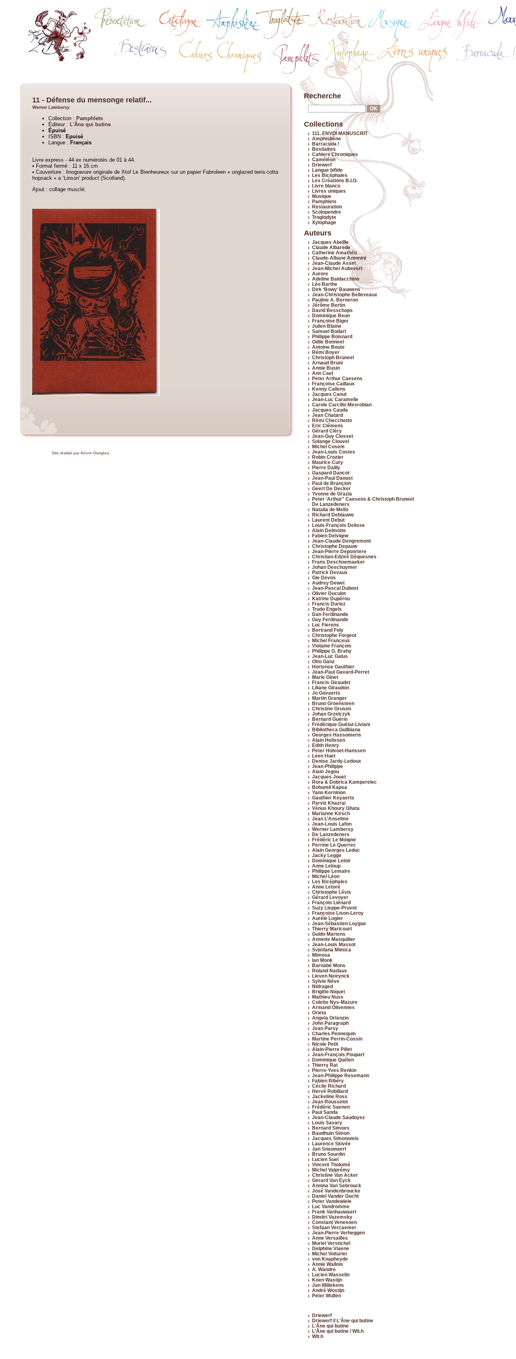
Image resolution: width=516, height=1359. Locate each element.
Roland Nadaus (329, 970)
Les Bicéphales (329, 175)
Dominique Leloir (331, 860)
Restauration (327, 206)
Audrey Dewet (328, 582)
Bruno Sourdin (328, 1154)
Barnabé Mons (328, 965)
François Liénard (331, 902)
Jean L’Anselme (330, 818)
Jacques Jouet (329, 776)
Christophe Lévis (331, 892)
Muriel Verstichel (331, 1243)
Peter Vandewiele (332, 1201)
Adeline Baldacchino (335, 278)
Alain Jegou (325, 771)
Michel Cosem (328, 446)
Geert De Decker (331, 488)
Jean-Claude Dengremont (341, 540)
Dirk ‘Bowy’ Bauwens (336, 289)
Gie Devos (324, 577)
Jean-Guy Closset (332, 436)
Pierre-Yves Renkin (334, 1070)
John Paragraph (330, 1023)
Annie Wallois (327, 1264)
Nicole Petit (325, 1044)
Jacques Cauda (330, 409)
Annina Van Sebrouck (336, 1185)
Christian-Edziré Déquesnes (344, 556)
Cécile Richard (329, 1085)
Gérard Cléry (327, 430)
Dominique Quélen (333, 1059)
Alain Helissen (328, 740)
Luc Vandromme (331, 1206)
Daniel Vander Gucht (335, 1196)
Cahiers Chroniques (335, 154)
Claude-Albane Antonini (339, 257)
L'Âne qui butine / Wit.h (338, 1331)
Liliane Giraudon (330, 687)
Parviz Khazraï (328, 802)
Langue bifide (327, 170)
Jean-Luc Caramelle (335, 399)
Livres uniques (329, 191)
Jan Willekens (328, 1285)
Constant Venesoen (334, 1222)
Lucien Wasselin (331, 1274)
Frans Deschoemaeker (338, 561)
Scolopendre (326, 211)
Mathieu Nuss (327, 996)
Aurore (320, 273)
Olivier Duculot (329, 593)
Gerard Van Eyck (331, 1180)
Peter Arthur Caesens (337, 378)
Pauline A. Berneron (335, 299)
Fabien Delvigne (330, 535)
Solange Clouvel (330, 441)
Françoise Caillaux (333, 383)
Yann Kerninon (328, 792)
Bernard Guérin (329, 719)
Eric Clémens (327, 425)
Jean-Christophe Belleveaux (344, 294)
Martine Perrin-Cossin (337, 1038)
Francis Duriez (328, 603)
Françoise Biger (330, 320)
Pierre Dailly (326, 467)
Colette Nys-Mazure (335, 1002)
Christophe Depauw (334, 546)
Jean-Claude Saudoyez (338, 1117)
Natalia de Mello (330, 509)
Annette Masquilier (333, 939)
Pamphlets (89, 118)
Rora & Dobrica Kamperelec (344, 782)
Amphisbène (326, 138)
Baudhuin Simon (331, 1133)
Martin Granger (329, 698)
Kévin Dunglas (95, 453)
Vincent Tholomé (331, 1164)
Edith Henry (325, 745)
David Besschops (332, 310)
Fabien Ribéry (328, 1080)
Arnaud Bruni (327, 362)
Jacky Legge (326, 855)
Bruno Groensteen (333, 703)
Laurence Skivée (331, 1143)
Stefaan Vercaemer (334, 1227)
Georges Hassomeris (336, 734)
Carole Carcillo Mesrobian (342, 404)
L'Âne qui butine (90, 124)
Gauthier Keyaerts (333, 797)
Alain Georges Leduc (336, 850)
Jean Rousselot (330, 1101)
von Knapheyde (330, 1258)
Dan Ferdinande (330, 614)
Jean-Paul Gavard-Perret (340, 671)
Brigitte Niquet (328, 991)
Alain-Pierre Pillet (332, 1049)
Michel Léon (325, 876)
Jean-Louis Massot (334, 944)
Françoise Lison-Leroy (338, 913)
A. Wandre (324, 1269)
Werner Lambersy (50, 107)
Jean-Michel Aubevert (337, 268)
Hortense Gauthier (333, 666)
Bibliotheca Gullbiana (336, 729)
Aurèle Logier (327, 918)
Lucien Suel (325, 1159)
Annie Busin (326, 367)
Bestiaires (324, 149)
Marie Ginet (325, 677)
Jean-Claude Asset (334, 263)
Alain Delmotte (329, 530)
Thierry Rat (325, 1065)
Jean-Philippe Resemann (340, 1075)
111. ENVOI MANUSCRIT (340, 133)
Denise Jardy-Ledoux (336, 761)
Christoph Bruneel (333, 357)
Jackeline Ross (329, 1096)
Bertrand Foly (327, 630)
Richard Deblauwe (333, 514)
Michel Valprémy (331, 1169)
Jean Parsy (325, 1028)
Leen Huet (323, 755)
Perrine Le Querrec (334, 844)
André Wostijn (328, 1290)
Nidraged (322, 986)
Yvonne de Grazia (332, 493)
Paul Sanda (325, 1112)
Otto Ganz (323, 661)
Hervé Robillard (330, 1091)
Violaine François (332, 645)
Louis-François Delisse (338, 525)
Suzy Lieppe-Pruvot (334, 907)
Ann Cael (322, 373)
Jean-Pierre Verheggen (338, 1232)
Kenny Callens (328, 388)
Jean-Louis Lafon (332, 823)
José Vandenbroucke (336, 1190)
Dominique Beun (331, 315)
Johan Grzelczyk (331, 713)
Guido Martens (328, 934)
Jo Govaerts (326, 692)
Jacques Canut (329, 394)
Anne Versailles (330, 1237)
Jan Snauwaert (329, 1148)
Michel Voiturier (329, 1253)
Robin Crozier (327, 457)
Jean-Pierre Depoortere (339, 551)
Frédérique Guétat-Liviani (341, 724)
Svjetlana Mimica (331, 949)
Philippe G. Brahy (332, 650)
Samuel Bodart (329, 331)
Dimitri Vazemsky (332, 1217)
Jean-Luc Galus (330, 656)
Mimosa (321, 954)
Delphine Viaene (330, 1248)
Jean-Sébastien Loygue (339, 923)
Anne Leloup (326, 865)
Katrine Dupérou (331, 598)
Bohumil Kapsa (329, 787)
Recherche (322, 96)
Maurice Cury (327, 462)
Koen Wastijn (327, 1279)
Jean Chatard (327, 415)
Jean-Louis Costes (333, 451)
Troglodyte (324, 217)
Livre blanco (326, 185)
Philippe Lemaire (331, 871)
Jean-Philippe (327, 766)
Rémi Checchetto (332, 420)
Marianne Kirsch (331, 813)
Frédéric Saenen (331, 1106)
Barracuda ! (325, 143)
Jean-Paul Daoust (332, 478)
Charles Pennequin (334, 1033)
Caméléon (323, 159)
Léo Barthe (324, 284)
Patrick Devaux (329, 572)
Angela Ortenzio (330, 1017)
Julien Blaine (326, 326)
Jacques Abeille (330, 242)
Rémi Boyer (325, 352)
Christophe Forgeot (334, 635)
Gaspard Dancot (331, 472)
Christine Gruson (331, 708)
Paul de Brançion (331, 483)
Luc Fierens (325, 624)
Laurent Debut (328, 519)
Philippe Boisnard (332, 336)
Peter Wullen (326, 1295)
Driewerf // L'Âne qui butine (342, 1320)
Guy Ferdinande (330, 619)
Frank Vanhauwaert (334, 1211)
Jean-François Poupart (338, 1054)
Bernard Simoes (331, 1127)
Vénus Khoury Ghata (336, 808)
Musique (321, 196)
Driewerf (322, 164)
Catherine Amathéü (334, 252)
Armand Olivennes (333, 1007)
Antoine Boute (328, 347)
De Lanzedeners (331, 834)
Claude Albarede (331, 247)
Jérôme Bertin (328, 305)
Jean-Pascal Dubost (335, 588)
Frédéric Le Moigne (334, 839)
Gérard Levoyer (330, 897)
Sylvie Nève (325, 981)
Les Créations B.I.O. (335, 180)
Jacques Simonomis (335, 1138)
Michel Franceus (331, 640)
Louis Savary (327, 1122)
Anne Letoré (326, 886)
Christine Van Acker (335, 1175)
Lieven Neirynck (331, 975)
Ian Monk (322, 960)
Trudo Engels (327, 609)
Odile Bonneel (328, 341)
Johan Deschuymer (334, 567)
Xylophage (324, 222)
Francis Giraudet (331, 682)
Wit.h (317, 1336)
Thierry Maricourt (332, 928)
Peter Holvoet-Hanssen (339, 750)
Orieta (319, 1012)
